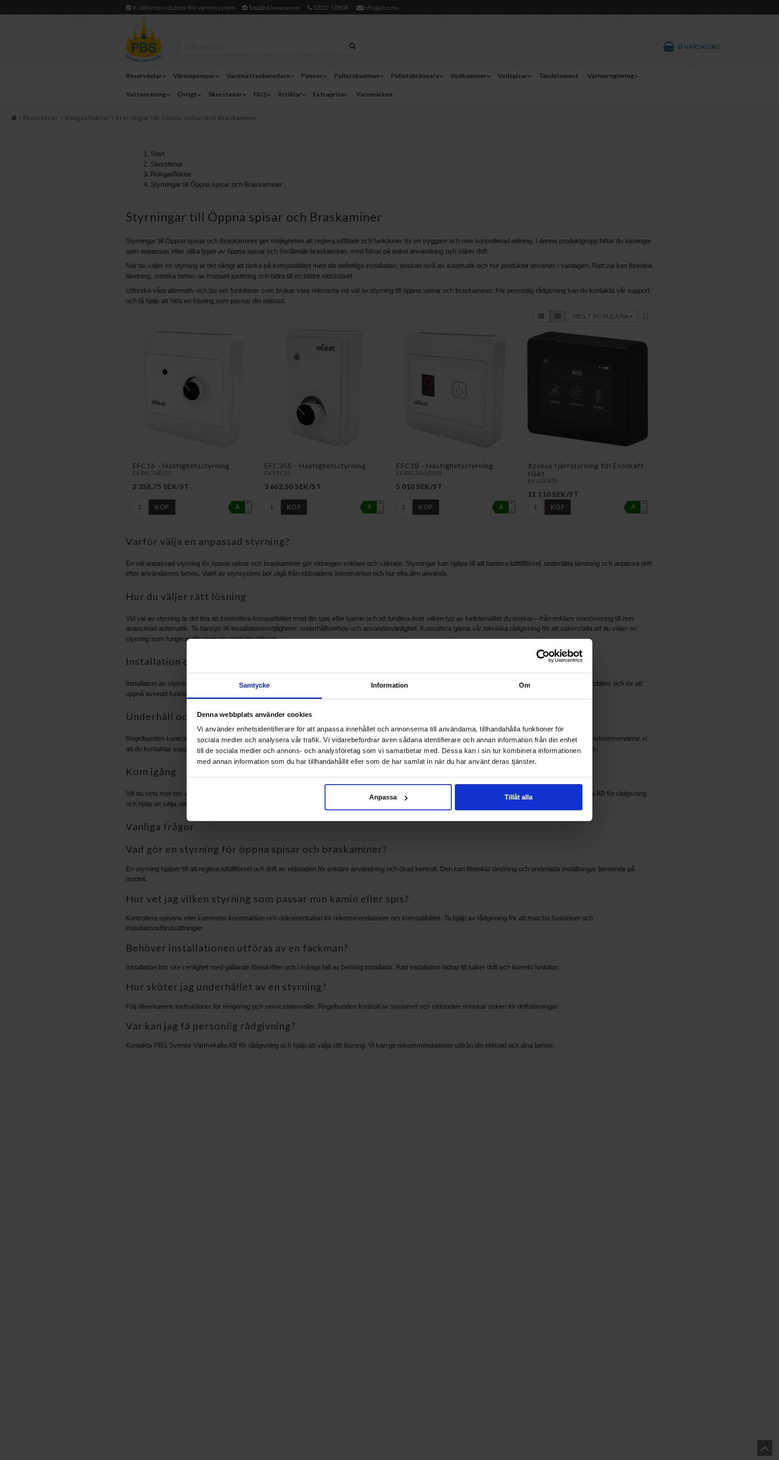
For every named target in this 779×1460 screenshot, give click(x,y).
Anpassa (383, 797)
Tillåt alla (518, 797)
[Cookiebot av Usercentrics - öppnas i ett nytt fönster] (543, 656)
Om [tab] (524, 685)
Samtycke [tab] (254, 685)
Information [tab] (389, 685)
